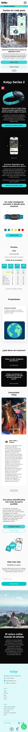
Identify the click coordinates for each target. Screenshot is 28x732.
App (5, 695)
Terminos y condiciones (10, 712)
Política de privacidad (9, 707)
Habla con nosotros (11, 683)
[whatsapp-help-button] (24, 727)
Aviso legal (6, 711)
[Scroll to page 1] (12, 70)
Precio (5, 697)
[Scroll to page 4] (15, 491)
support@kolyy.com (11, 680)
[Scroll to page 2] (14, 70)
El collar (6, 693)
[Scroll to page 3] (16, 70)
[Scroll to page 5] (17, 491)
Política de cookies (9, 709)
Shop (5, 691)
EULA (5, 714)
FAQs (5, 699)
